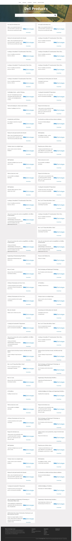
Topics (20, 2)
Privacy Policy (65, 538)
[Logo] (6, 2)
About (33, 530)
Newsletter (33, 532)
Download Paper (28, 32)
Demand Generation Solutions (36, 531)
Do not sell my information (55, 538)
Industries (24, 2)
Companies (30, 2)
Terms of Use (60, 538)
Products (34, 2)
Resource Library (41, 2)
